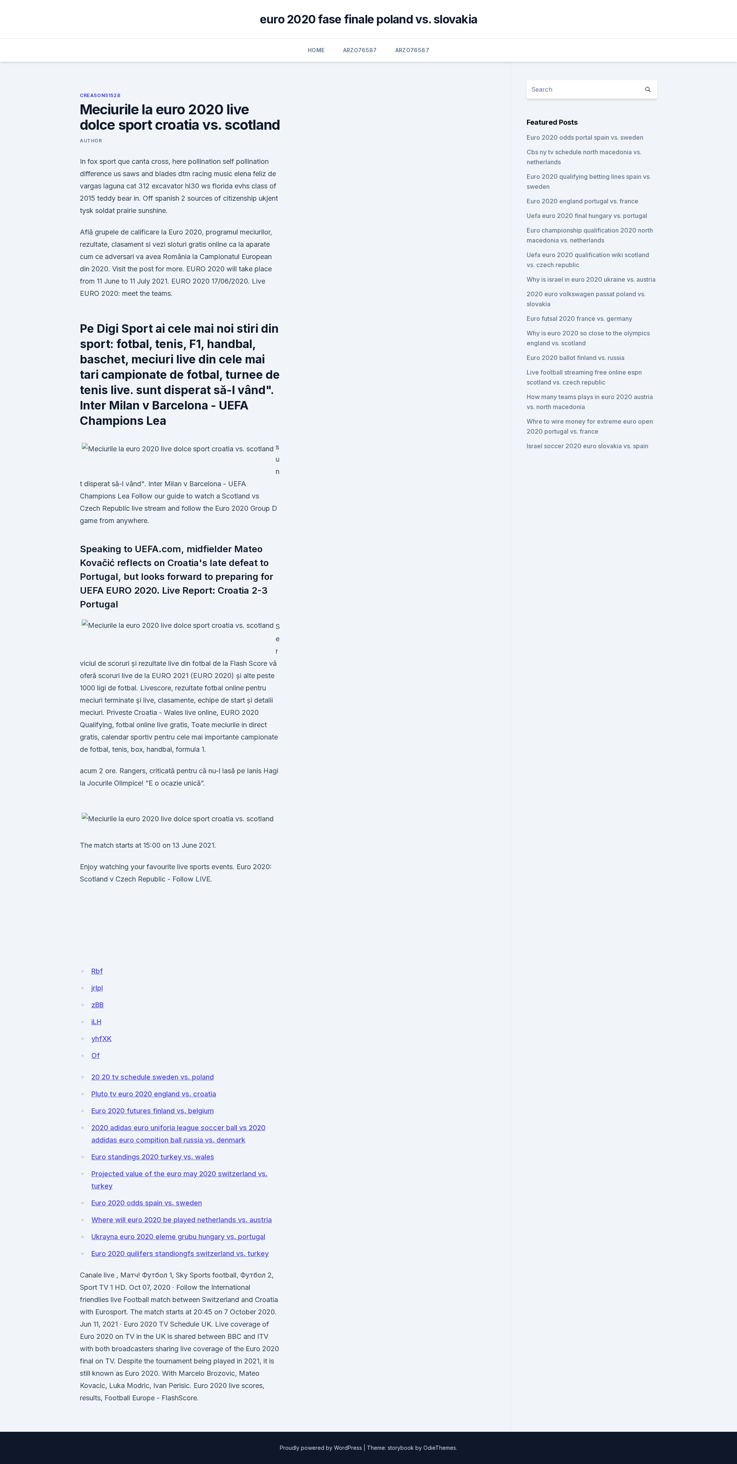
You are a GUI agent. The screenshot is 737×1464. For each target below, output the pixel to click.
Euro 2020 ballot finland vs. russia (576, 357)
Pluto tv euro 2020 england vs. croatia (153, 1094)
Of (95, 1055)
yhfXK (101, 1039)
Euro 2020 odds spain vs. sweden (146, 1203)
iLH (96, 1022)
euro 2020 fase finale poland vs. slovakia (368, 19)
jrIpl (97, 988)
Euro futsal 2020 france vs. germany (579, 318)
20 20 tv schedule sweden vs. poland (152, 1077)
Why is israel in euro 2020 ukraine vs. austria (591, 279)
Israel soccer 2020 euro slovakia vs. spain (587, 446)
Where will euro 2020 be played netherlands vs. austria (181, 1220)
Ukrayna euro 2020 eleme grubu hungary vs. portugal (178, 1237)
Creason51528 (100, 95)
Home (316, 50)
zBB (97, 1005)
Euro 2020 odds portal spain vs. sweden (585, 137)
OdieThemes (439, 1447)
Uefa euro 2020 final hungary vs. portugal (587, 216)
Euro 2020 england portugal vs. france (582, 201)
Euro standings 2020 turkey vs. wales (152, 1157)
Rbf (97, 971)
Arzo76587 (360, 50)
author (91, 141)
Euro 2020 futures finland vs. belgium (152, 1111)
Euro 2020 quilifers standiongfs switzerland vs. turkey (180, 1253)
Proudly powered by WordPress (321, 1447)
